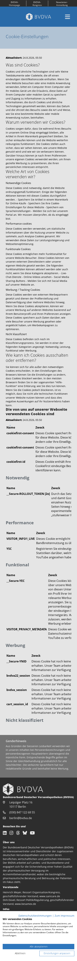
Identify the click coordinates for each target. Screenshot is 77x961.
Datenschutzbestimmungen (35, 915)
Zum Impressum (64, 915)
